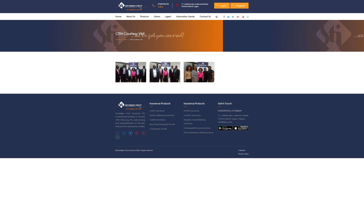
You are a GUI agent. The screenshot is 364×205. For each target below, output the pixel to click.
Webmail (241, 150)
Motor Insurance (157, 111)
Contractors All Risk (158, 129)
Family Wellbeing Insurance (162, 115)
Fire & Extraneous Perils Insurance (198, 132)
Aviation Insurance (192, 115)
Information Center (185, 16)
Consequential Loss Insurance (197, 128)
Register (241, 5)
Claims (157, 16)
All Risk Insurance (191, 111)
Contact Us (205, 16)
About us (130, 16)
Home (118, 16)
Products (144, 16)
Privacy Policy (243, 154)
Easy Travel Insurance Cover (162, 124)
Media (125, 39)
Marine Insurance (157, 120)
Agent (168, 16)
